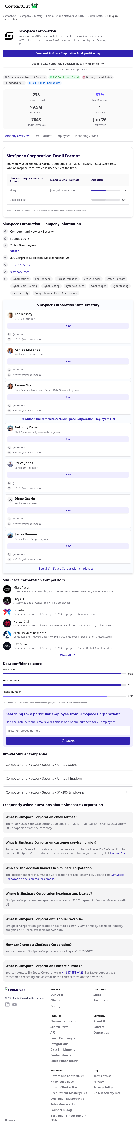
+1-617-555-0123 (21, 265)
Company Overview (17, 136)
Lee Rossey (23, 314)
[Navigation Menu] (127, 5)
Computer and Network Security (65, 16)
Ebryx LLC (19, 599)
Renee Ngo (23, 385)
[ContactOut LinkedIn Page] (7, 1059)
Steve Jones (24, 463)
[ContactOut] (22, 6)
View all (65, 655)
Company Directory (31, 16)
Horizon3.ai (21, 621)
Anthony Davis (26, 427)
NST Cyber (20, 644)
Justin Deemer (26, 534)
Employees (63, 136)
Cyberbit (19, 610)
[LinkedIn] (20, 44)
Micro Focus (21, 587)
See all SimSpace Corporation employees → (68, 568)
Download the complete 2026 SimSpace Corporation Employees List (68, 419)
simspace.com (19, 272)
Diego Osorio (25, 498)
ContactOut (9, 16)
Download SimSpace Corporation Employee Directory (68, 53)
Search (70, 740)
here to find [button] (118, 853)
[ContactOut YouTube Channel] (14, 1059)
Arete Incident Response (29, 633)
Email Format (43, 136)
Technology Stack (86, 136)
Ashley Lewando (27, 349)
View (68, 325)
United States (96, 16)
